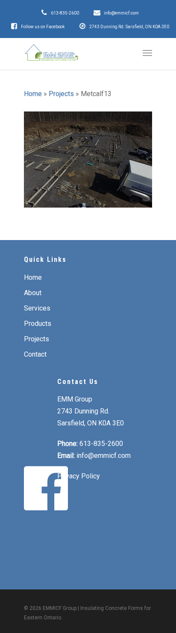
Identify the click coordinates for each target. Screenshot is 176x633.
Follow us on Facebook (43, 26)
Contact (35, 354)
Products (37, 323)
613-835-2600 (65, 13)
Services (37, 308)
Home (33, 94)
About (32, 293)
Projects (61, 94)
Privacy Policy (78, 476)
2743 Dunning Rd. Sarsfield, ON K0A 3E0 (129, 26)
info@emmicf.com (121, 13)
